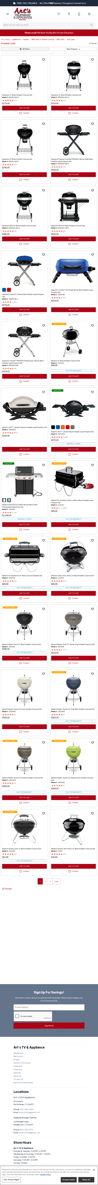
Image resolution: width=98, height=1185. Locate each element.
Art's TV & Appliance (24, 1097)
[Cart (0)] (89, 14)
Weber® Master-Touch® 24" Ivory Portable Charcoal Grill (21, 709)
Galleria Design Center (25, 1117)
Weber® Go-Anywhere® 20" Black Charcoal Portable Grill (22, 576)
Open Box (18, 1066)
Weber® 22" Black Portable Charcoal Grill (65, 361)
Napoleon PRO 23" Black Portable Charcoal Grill (19, 226)
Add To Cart (24, 108)
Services (17, 1072)
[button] (8, 14)
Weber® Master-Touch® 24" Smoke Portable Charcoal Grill (22, 778)
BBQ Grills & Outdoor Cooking (43, 39)
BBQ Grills (60, 39)
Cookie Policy (45, 1175)
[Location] (69, 14)
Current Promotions (22, 1063)
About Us (17, 1076)
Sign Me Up (49, 1025)
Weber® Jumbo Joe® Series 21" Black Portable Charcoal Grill (72, 576)
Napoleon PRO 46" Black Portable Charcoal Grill (68, 226)
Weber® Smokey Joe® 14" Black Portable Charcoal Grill (21, 849)
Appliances (16, 39)
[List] (59, 14)
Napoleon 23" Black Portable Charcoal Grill (17, 159)
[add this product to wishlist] (43, 60)
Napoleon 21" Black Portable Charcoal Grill (17, 95)
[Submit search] (91, 25)
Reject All (86, 1180)
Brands (17, 1059)
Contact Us (18, 1079)
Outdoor (26, 39)
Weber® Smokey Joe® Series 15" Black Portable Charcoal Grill (73, 849)
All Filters (26, 49)
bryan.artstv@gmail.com (29, 1112)
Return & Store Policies (23, 1082)
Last (56, 881)
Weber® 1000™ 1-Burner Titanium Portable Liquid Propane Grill (24, 427)
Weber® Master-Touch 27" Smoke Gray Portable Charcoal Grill (73, 644)
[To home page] (22, 14)
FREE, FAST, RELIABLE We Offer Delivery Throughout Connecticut (51, 3)
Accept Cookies (69, 1180)
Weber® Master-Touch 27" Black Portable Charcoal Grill (21, 644)
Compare (26, 113)
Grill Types (71, 39)
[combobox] (73, 49)
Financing (18, 1069)
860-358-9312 (26, 1129)
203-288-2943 (27, 1109)
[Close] (94, 1170)
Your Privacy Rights (11, 1180)
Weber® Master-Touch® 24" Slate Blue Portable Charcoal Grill (72, 709)
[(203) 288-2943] (79, 14)
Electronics (18, 1056)
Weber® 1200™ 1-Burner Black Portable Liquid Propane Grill (72, 432)
